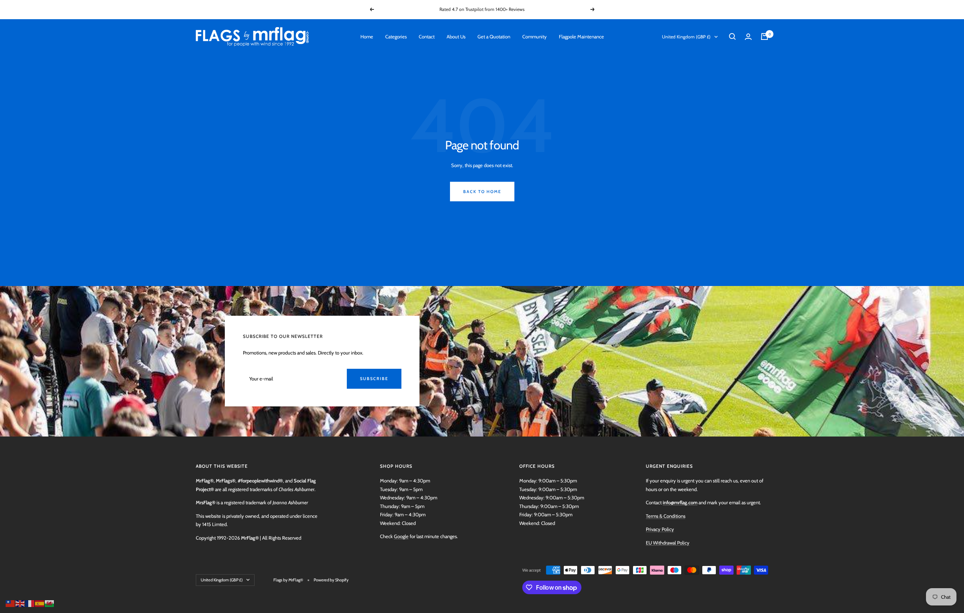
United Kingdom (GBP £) (686, 37)
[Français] (30, 603)
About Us (456, 36)
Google (401, 536)
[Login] (748, 36)
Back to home (482, 191)
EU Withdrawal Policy (667, 543)
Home (366, 36)
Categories (396, 36)
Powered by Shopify (331, 580)
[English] (20, 603)
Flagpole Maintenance (581, 36)
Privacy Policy (660, 529)
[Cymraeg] (50, 603)
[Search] (732, 36)
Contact (427, 36)
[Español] (40, 603)
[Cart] (764, 36)
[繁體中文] (10, 603)
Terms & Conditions (665, 516)
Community (534, 36)
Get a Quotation (493, 36)
